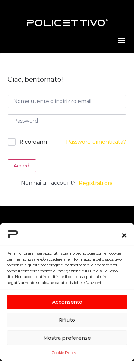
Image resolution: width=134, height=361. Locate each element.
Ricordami (33, 142)
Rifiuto (67, 320)
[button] (124, 235)
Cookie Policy (63, 352)
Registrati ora (96, 183)
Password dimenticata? (96, 142)
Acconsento (67, 302)
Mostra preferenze (67, 338)
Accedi (22, 166)
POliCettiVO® (67, 23)
